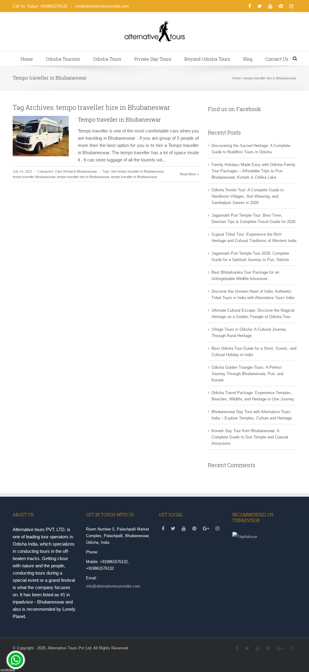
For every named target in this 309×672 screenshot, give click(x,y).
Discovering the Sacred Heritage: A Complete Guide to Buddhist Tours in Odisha (251, 148)
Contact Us (276, 59)
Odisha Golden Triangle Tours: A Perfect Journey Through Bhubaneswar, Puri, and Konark (247, 373)
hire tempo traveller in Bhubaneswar (137, 171)
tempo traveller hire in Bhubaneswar (83, 177)
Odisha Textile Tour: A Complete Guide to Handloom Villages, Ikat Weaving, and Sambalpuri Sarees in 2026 (248, 196)
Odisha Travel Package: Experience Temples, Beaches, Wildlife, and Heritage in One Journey (253, 395)
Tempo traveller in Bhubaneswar (119, 119)
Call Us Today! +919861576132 (40, 6)
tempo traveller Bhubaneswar (34, 177)
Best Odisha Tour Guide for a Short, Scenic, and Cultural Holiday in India (254, 351)
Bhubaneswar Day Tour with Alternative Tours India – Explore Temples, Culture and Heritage (252, 414)
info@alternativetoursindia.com (102, 6)
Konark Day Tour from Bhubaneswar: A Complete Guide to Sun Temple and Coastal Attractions (250, 437)
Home (27, 59)
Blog (247, 59)
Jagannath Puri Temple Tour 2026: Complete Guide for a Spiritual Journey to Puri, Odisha (250, 256)
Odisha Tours (107, 59)
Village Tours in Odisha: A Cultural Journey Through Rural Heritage (249, 332)
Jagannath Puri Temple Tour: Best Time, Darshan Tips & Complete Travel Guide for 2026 (253, 218)
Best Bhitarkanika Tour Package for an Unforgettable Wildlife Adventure (245, 275)
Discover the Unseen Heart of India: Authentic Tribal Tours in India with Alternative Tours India (253, 294)
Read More (188, 174)
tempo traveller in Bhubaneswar (134, 177)
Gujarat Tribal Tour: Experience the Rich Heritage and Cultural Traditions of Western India (254, 237)
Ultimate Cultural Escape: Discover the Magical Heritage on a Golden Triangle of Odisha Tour (253, 313)
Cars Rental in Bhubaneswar (76, 171)
